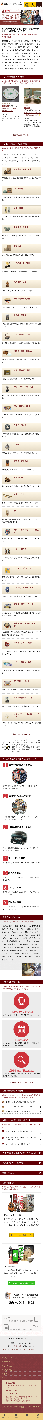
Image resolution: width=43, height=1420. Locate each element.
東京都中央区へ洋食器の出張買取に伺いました (10, 110)
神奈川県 (33, 1350)
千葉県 (24, 1350)
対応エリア (18, 1346)
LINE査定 (16, 1417)
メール (26, 1417)
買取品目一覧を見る (22, 734)
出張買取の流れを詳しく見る (22, 1082)
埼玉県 (16, 1350)
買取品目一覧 (5, 1417)
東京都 (7, 1350)
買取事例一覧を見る (22, 135)
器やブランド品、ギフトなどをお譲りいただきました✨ (32, 114)
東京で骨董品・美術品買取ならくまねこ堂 (22, 1406)
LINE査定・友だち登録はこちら (22, 1283)
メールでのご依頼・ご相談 (23, 1235)
